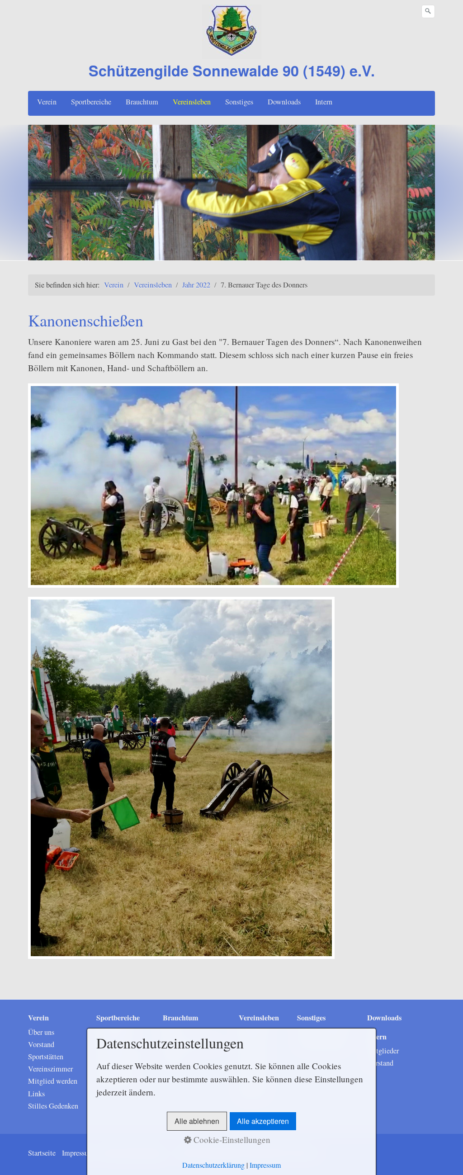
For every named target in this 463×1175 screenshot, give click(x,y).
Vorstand (41, 1044)
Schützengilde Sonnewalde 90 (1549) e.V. (232, 70)
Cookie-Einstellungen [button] (230, 1139)
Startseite (42, 1153)
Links (36, 1094)
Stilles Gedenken (53, 1106)
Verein (47, 102)
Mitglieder (383, 1051)
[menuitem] (47, 101)
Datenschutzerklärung (213, 1165)
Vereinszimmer (50, 1069)
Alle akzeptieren (263, 1121)
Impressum (78, 1153)
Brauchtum (142, 102)
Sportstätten (45, 1057)
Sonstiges (239, 102)
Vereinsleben (192, 102)
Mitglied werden (52, 1081)
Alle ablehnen (197, 1121)
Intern (323, 102)
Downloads (284, 102)
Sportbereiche (91, 102)
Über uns (41, 1032)
